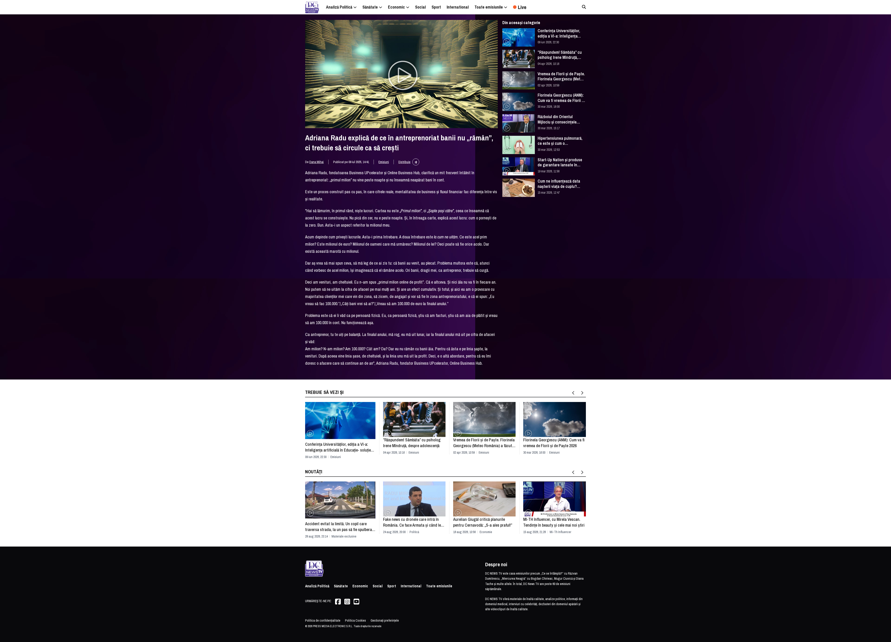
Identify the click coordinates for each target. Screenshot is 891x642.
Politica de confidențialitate (322, 620)
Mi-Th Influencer (560, 532)
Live (522, 7)
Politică (414, 532)
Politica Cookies (355, 620)
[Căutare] (584, 7)
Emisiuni (383, 162)
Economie (486, 532)
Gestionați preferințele (385, 620)
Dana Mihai (316, 162)
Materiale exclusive (344, 536)
